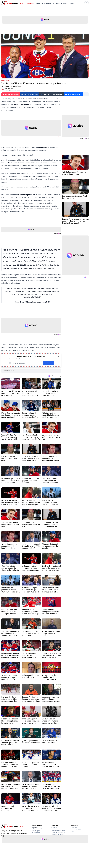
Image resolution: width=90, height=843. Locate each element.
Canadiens (35, 827)
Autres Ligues (36, 831)
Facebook (74, 827)
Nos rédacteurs (56, 829)
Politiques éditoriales (58, 834)
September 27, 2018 (44, 302)
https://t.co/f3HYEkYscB (32, 297)
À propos (54, 827)
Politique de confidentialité (59, 832)
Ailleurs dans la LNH (38, 829)
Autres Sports (36, 832)
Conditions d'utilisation (58, 831)
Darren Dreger (10, 370)
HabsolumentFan (9, 88)
